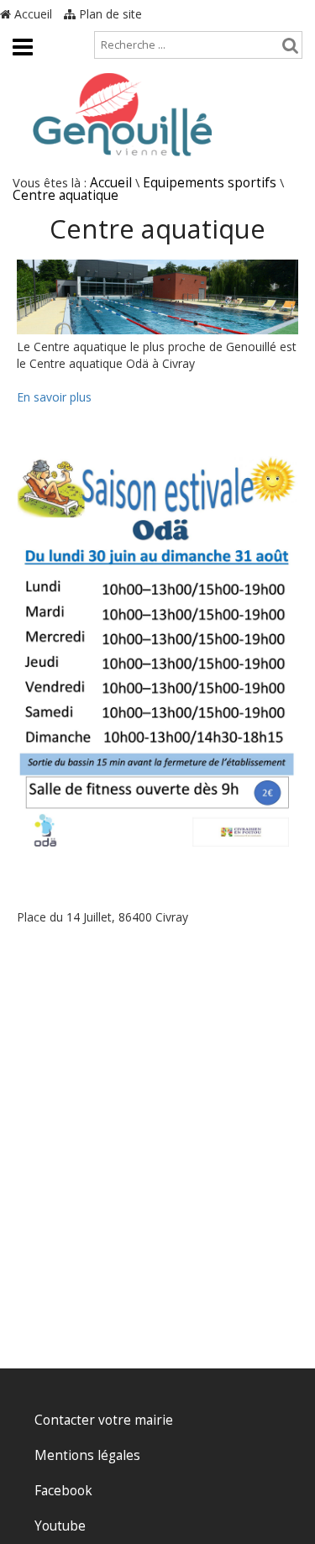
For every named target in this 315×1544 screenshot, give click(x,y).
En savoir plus (54, 397)
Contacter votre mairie (103, 1420)
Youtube (60, 1526)
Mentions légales (87, 1455)
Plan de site (109, 14)
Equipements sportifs (209, 183)
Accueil (31, 14)
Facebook (63, 1490)
